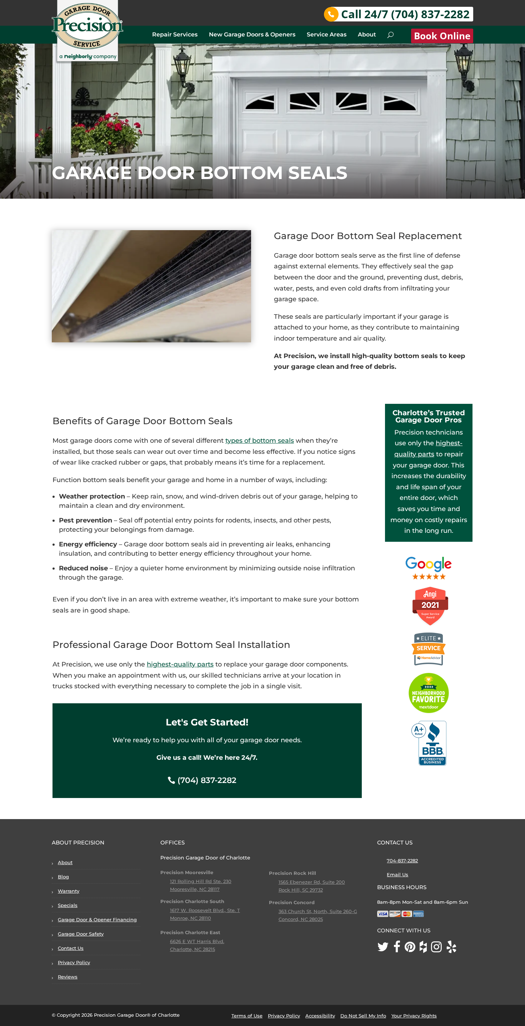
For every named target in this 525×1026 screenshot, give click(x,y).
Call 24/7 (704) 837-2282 (405, 14)
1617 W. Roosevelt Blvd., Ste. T (205, 910)
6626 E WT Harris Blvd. (197, 941)
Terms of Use (246, 1015)
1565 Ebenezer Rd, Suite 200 (312, 882)
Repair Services (175, 34)
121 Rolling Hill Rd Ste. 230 (200, 881)
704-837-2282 (402, 860)
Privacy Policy (74, 962)
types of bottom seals (259, 441)
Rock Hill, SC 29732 (301, 890)
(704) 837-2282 (207, 780)
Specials (68, 905)
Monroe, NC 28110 (190, 918)
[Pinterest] (412, 949)
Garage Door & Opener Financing (97, 919)
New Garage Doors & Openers (252, 34)
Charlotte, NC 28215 (192, 949)
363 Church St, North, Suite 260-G (318, 911)
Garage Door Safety (81, 934)
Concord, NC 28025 (301, 919)
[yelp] (453, 949)
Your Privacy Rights (414, 1015)
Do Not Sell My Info (363, 1015)
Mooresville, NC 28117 (195, 889)
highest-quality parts (180, 664)
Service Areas (326, 34)
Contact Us (71, 948)
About (367, 34)
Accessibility (320, 1015)
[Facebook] (399, 949)
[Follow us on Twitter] (385, 949)
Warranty (68, 891)
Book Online (442, 36)
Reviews (68, 977)
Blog (63, 876)
